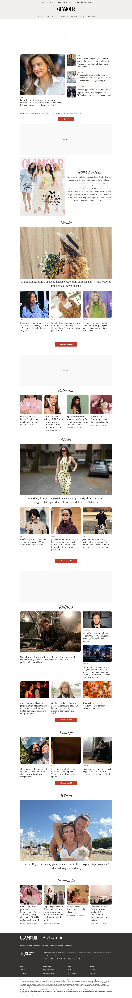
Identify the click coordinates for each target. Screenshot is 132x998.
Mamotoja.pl (47, 966)
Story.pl (92, 973)
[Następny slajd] (111, 304)
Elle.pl (22, 966)
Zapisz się (66, 119)
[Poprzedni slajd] (20, 304)
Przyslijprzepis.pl (72, 973)
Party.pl (22, 970)
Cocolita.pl (23, 973)
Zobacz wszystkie (66, 344)
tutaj (36, 995)
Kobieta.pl (70, 970)
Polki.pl (69, 966)
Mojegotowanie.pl (48, 970)
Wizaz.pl (92, 970)
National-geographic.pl (50, 973)
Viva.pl (92, 966)
